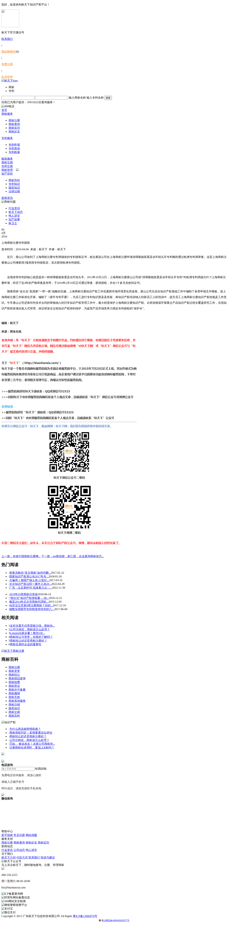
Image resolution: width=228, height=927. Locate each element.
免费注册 (7, 64)
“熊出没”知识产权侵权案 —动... (29, 597)
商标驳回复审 (17, 678)
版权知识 (14, 187)
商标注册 (14, 120)
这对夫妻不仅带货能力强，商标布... (32, 625)
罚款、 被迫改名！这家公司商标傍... (32, 743)
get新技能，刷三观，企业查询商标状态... (72, 556)
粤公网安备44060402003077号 (115, 920)
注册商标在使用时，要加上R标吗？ (31, 747)
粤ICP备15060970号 (85, 916)
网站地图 (31, 835)
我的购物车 (8, 51)
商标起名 (14, 131)
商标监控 (14, 127)
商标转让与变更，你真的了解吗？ (31, 636)
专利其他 (14, 148)
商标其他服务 (17, 700)
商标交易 (7, 162)
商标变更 (14, 670)
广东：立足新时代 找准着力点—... (30, 587)
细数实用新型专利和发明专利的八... (31, 609)
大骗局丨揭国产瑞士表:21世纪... (29, 580)
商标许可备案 (17, 689)
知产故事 (14, 219)
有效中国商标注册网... (21, 556)
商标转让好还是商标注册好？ (28, 640)
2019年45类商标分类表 (23, 594)
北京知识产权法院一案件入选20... (30, 583)
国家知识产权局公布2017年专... (28, 576)
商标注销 (14, 704)
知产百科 (7, 173)
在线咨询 (7, 757)
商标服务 (7, 113)
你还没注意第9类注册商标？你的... (31, 605)
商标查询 (14, 124)
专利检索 (14, 152)
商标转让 (14, 674)
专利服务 (7, 138)
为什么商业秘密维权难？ (25, 728)
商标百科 (14, 180)
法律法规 (14, 191)
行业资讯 (14, 208)
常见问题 (19, 835)
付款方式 (22, 857)
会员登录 (7, 76)
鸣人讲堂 (14, 215)
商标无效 (14, 697)
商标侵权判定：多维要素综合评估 (30, 732)
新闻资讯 (7, 197)
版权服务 (7, 158)
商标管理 (7, 169)
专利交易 (7, 166)
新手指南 (7, 835)
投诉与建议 (48, 857)
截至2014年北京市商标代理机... (28, 601)
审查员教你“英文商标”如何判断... (30, 572)
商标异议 (14, 685)
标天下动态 (16, 211)
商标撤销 (14, 693)
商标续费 (14, 682)
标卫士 (13, 223)
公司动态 (19, 850)
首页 (4, 110)
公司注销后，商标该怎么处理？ (30, 629)
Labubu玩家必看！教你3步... (27, 633)
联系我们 (7, 38)
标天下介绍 (8, 857)
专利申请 (14, 144)
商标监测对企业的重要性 (25, 644)
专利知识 (14, 183)
